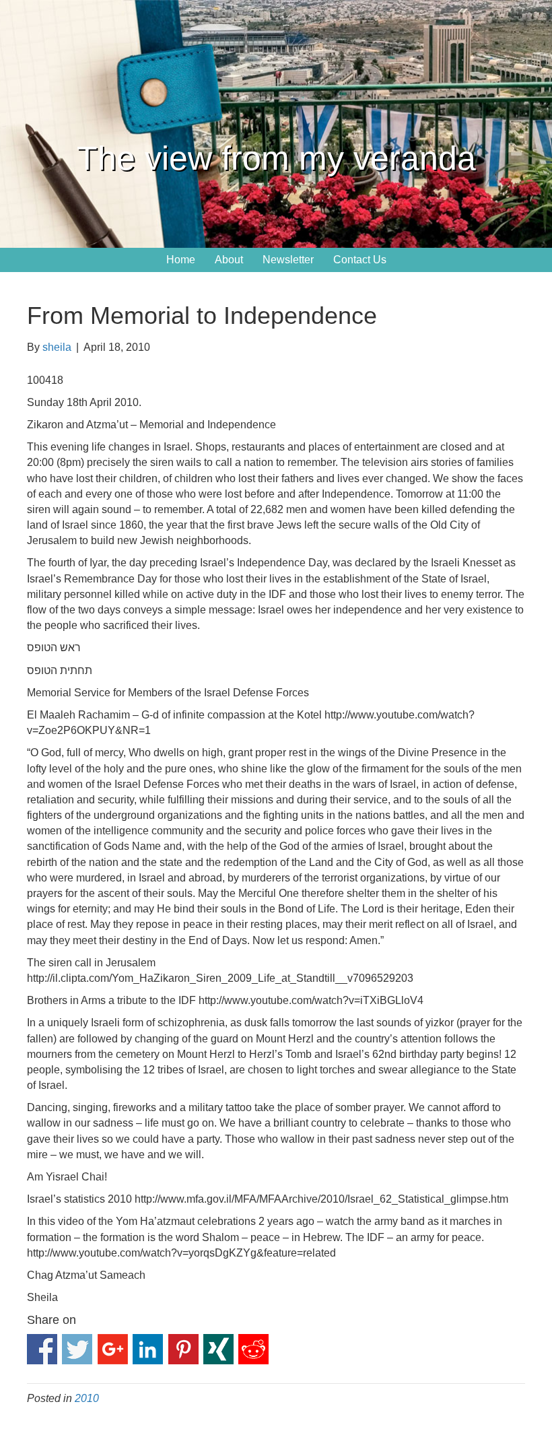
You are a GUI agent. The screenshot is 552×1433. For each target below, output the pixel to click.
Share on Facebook (42, 1349)
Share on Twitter (77, 1349)
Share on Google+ (113, 1349)
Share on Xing (218, 1349)
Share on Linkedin (148, 1349)
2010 (87, 1398)
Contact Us (359, 259)
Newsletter (288, 259)
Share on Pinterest (183, 1349)
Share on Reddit (253, 1349)
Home (180, 259)
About (229, 259)
